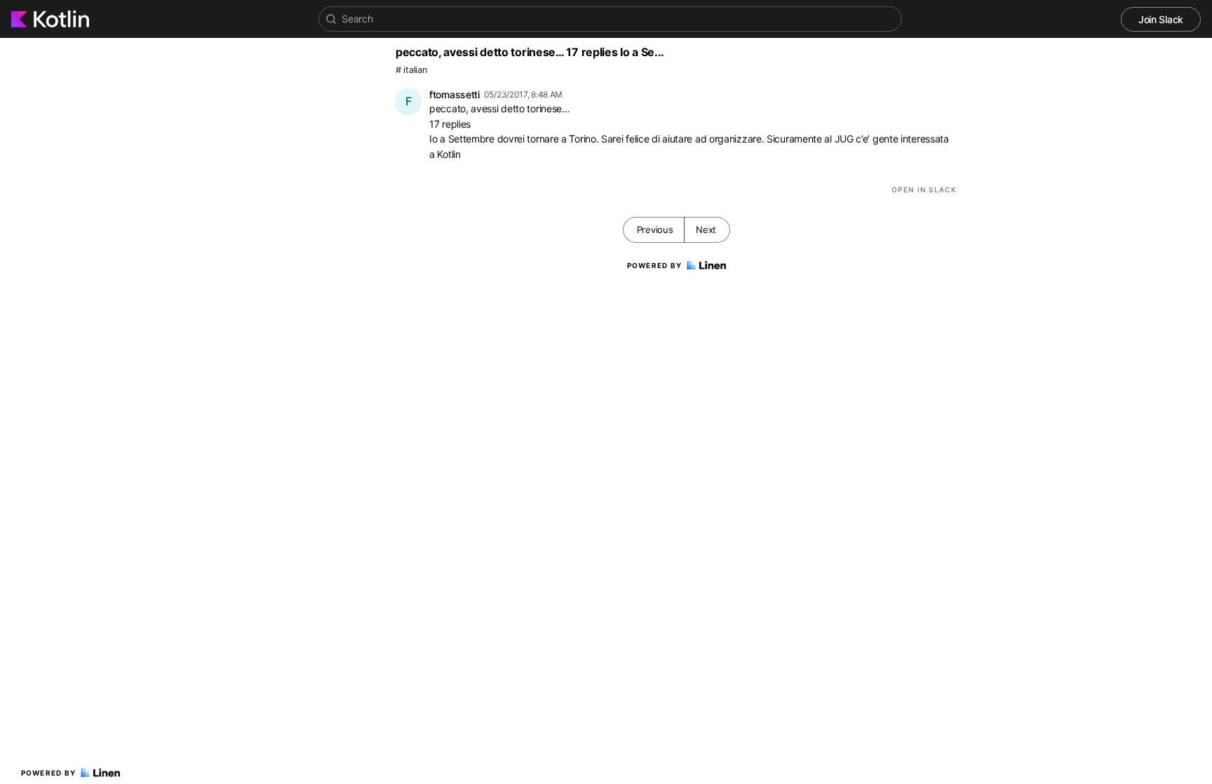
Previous (655, 229)
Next (706, 229)
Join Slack (1160, 19)
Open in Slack (924, 189)
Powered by (48, 773)
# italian (411, 70)
